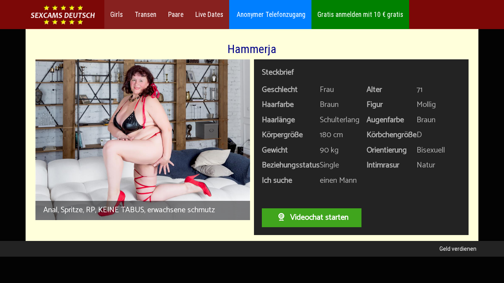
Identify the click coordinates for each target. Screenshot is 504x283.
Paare (175, 14)
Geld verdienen (457, 249)
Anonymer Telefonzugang (270, 14)
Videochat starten (318, 217)
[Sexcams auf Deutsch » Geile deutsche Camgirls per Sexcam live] (63, 15)
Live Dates (209, 14)
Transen (145, 14)
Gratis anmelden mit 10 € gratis (360, 14)
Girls (116, 14)
